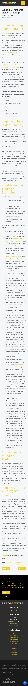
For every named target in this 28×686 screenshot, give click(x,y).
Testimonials (14, 648)
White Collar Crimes (14, 644)
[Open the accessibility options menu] (25, 683)
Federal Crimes (14, 641)
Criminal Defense (12, 562)
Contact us (5, 555)
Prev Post (6, 568)
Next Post (22, 568)
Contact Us (14, 654)
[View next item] (8, 596)
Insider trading (6, 33)
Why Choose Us (14, 637)
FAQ (14, 646)
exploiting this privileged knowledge (12, 52)
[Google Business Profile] (16, 610)
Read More (6, 592)
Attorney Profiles (14, 635)
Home (14, 633)
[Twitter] (14, 610)
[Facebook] (11, 610)
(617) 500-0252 (14, 623)
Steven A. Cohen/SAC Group (13, 256)
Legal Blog (14, 652)
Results (14, 650)
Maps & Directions (14, 625)
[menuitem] (14, 633)
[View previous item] (2, 596)
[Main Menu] (23, 3)
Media (14, 656)
